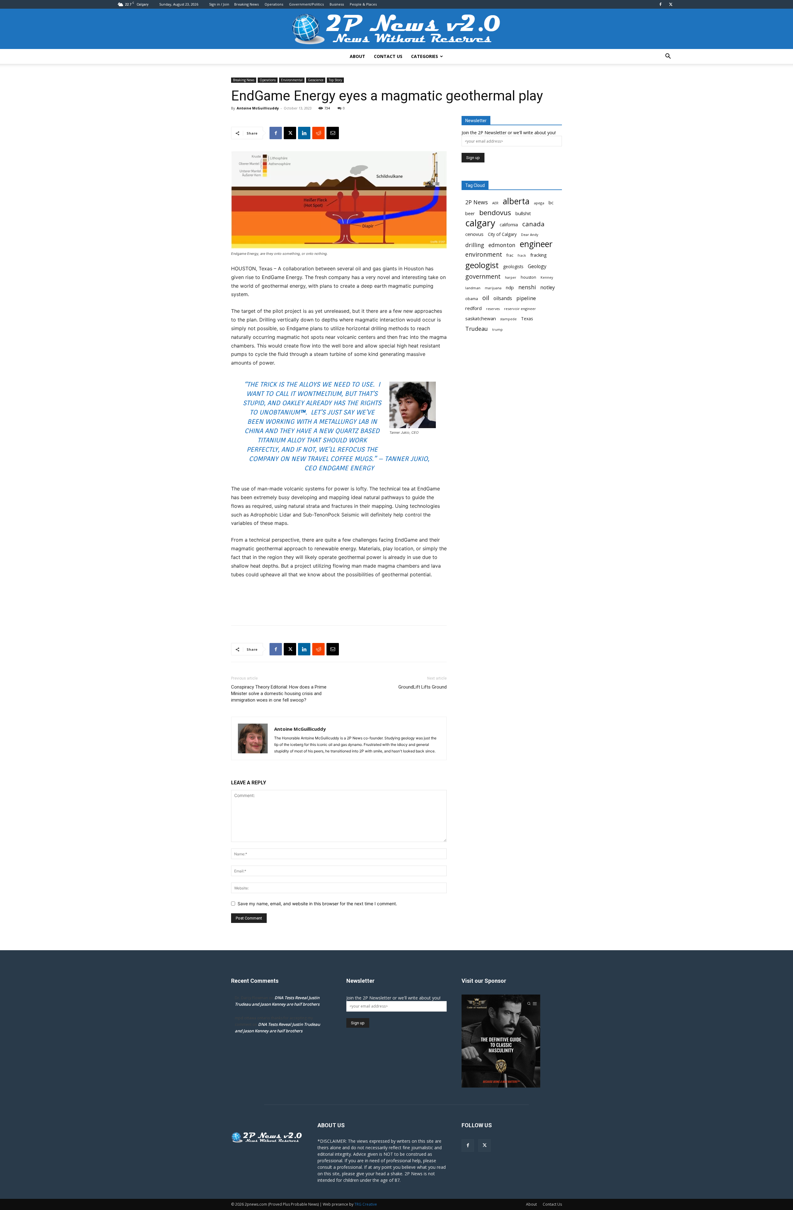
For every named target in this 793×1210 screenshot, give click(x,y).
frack (522, 255)
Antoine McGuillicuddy (258, 108)
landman (472, 288)
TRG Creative (365, 1204)
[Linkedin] (304, 133)
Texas (527, 318)
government (483, 276)
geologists (513, 266)
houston (528, 277)
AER (495, 203)
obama (471, 298)
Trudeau (476, 329)
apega (539, 203)
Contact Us (388, 56)
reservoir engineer (520, 308)
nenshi (527, 287)
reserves (493, 309)
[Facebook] (660, 4)
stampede (508, 319)
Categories (424, 56)
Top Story (335, 80)
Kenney (547, 277)
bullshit (523, 213)
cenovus (474, 234)
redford (473, 308)
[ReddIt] (318, 133)
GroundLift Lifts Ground (422, 687)
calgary (480, 223)
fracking (538, 255)
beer (470, 213)
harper (510, 277)
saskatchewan (480, 318)
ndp (510, 287)
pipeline (526, 298)
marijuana (493, 288)
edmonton (502, 245)
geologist (482, 265)
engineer (536, 244)
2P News (476, 202)
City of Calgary (502, 234)
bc (551, 202)
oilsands (502, 298)
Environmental (292, 80)
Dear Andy (529, 234)
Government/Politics (306, 4)
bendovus (495, 212)
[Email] (332, 133)
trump (497, 329)
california (509, 225)
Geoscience (315, 80)
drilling (474, 245)
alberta (516, 201)
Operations (274, 4)
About (357, 56)
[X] (670, 4)
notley (547, 287)
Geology (537, 266)
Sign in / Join (219, 4)
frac (509, 255)
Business (337, 4)
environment (483, 254)
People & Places (363, 4)
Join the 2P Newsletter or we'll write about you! (509, 132)
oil (485, 298)
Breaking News (246, 4)
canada (533, 224)
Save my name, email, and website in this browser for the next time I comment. (317, 903)
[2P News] (396, 29)
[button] (667, 57)
